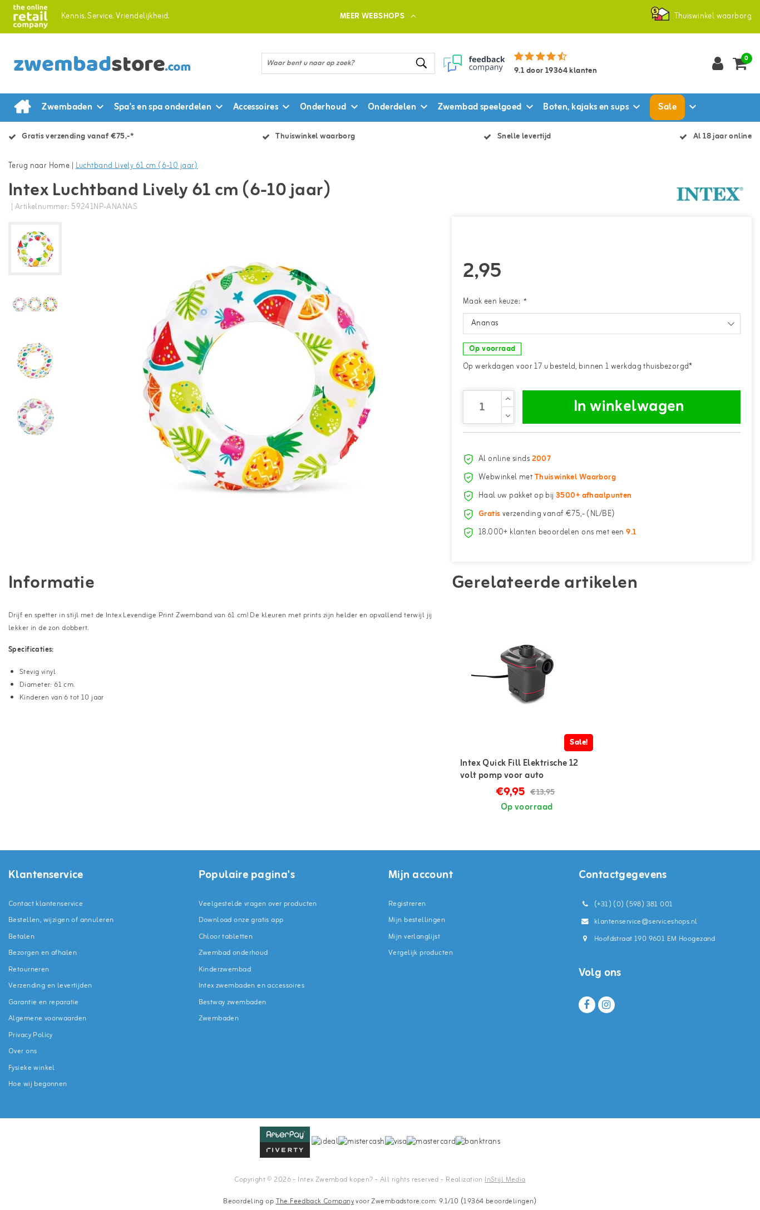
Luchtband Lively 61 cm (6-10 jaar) (137, 166)
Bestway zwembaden (233, 1002)
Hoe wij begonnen (37, 1084)
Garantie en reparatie (43, 1002)
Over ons (22, 1051)
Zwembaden (219, 1018)
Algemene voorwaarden (47, 1018)
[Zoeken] (422, 63)
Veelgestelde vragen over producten (258, 904)
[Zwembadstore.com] (30, 16)
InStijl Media (505, 1180)
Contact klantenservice (45, 904)
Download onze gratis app (241, 920)
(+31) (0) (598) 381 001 (633, 904)
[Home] (22, 107)
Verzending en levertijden (50, 985)
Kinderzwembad (225, 969)
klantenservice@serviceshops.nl (646, 922)
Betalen (21, 937)
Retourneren (29, 969)
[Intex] (710, 194)
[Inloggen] (717, 63)
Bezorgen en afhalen (42, 953)
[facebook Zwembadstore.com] (587, 1005)
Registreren (407, 904)
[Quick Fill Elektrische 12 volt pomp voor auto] (527, 672)
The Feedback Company (315, 1201)
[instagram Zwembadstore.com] (606, 1005)
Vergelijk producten (420, 953)
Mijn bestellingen (416, 920)
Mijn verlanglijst (414, 937)
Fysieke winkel (31, 1068)
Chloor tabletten (226, 937)
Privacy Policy (30, 1035)
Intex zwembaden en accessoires (252, 985)
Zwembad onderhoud (233, 953)
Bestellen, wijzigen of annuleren (60, 920)
